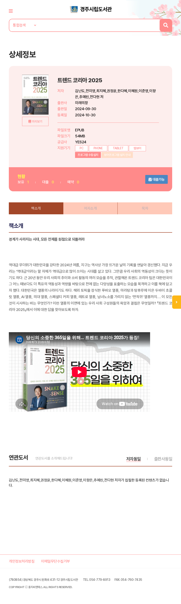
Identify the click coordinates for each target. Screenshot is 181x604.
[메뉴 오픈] (176, 302)
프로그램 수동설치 (87, 155)
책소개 (36, 208)
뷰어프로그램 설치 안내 (117, 155)
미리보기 (37, 121)
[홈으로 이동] (90, 9)
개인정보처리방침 (21, 561)
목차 (145, 208)
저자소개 (90, 208)
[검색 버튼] (166, 25)
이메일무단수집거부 (55, 561)
